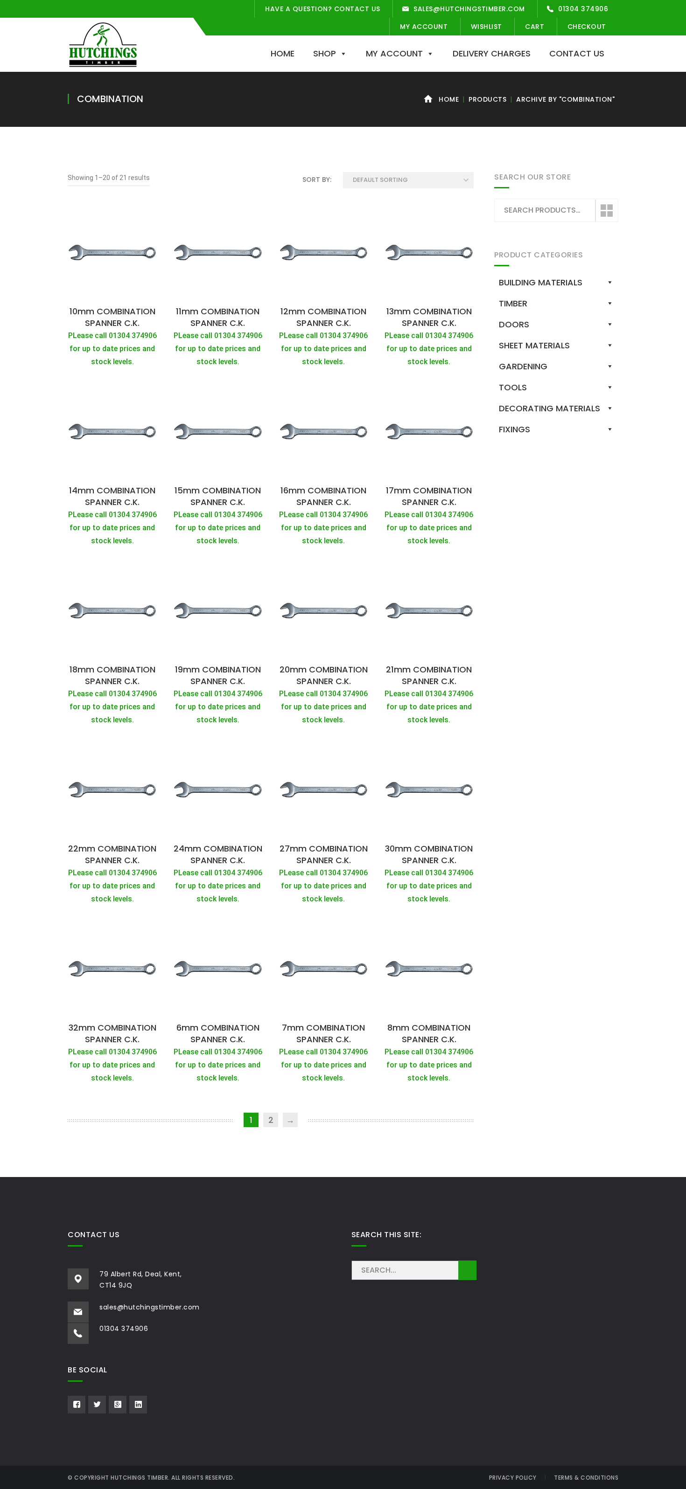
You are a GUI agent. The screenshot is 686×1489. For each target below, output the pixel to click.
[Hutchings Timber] (103, 44)
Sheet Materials (534, 345)
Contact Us (576, 53)
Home (282, 53)
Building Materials (540, 282)
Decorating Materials (549, 408)
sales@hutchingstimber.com (469, 9)
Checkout (586, 26)
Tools (513, 387)
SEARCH (467, 1270)
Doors (514, 324)
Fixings (514, 429)
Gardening (523, 366)
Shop (324, 53)
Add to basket (112, 291)
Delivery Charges (492, 53)
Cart (534, 26)
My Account (424, 26)
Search (606, 211)
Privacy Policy (513, 1478)
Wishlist (486, 26)
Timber (513, 303)
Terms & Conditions (586, 1478)
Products (487, 99)
